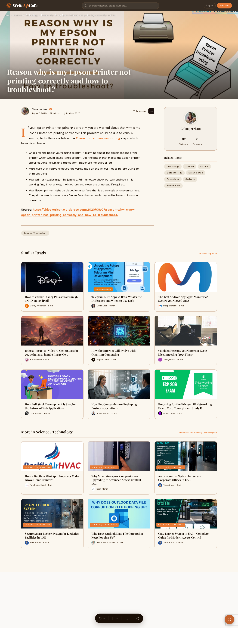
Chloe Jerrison (40, 109)
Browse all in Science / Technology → (198, 432)
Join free (224, 5)
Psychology (173, 179)
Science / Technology (25, 15)
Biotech (204, 166)
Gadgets (190, 179)
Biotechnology (175, 172)
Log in (209, 5)
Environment (173, 185)
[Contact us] (229, 619)
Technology (173, 166)
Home (7, 15)
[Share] (137, 618)
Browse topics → (208, 253)
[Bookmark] (126, 618)
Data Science (195, 172)
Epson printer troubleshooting (98, 138)
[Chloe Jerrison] (25, 111)
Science (189, 166)
